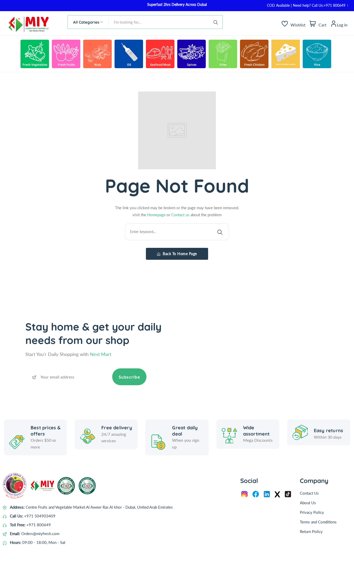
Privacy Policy (312, 512)
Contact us (180, 214)
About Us (308, 502)
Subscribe (129, 376)
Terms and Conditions (318, 522)
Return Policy (311, 531)
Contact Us (309, 493)
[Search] (216, 22)
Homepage (157, 214)
